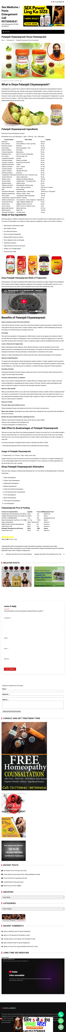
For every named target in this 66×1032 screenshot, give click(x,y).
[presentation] (59, 568)
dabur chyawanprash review (17, 548)
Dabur (9, 550)
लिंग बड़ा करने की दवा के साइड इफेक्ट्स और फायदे (15, 878)
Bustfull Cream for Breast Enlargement (20, 931)
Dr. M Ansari (16, 80)
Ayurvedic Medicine (58, 548)
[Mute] (60, 992)
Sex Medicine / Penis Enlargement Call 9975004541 (11, 14)
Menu (7, 32)
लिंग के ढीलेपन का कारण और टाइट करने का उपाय (15, 870)
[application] (33, 976)
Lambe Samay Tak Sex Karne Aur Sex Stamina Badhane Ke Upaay (22, 874)
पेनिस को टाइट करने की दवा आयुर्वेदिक (12, 886)
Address (4, 699)
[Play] (3, 992)
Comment (7, 618)
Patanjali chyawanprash (45, 548)
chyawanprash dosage (21, 546)
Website (6, 659)
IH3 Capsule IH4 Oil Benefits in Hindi (19, 935)
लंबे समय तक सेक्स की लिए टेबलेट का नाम (13, 581)
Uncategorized (25, 550)
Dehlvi (14, 550)
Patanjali (18, 550)
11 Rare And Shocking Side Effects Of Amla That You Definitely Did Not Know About (25, 445)
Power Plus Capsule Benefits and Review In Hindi (24, 946)
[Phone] (61, 1014)
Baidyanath (5, 550)
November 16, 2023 (41, 584)
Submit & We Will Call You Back (11, 711)
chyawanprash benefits (8, 546)
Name (6, 638)
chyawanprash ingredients (35, 546)
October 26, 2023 (8, 584)
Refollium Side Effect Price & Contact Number (19, 554)
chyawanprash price (48, 546)
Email (6, 648)
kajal (5, 943)
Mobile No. (5, 694)
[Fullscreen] (62, 992)
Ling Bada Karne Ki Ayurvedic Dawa (46, 581)
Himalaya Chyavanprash (32, 548)
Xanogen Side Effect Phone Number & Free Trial (47, 554)
